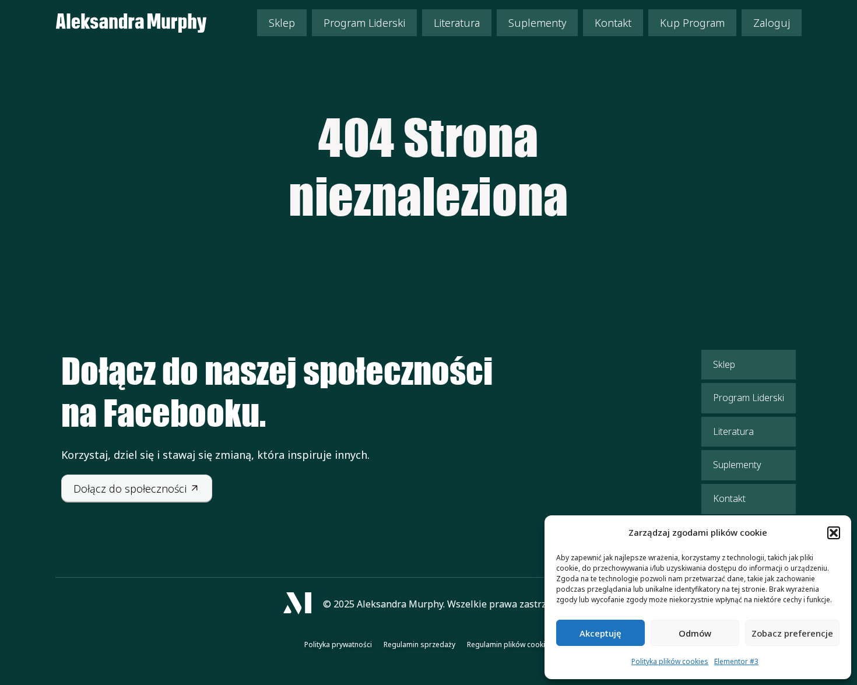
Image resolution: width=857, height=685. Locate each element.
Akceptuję (600, 633)
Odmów (695, 633)
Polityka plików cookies (669, 661)
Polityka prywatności (338, 644)
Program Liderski (364, 23)
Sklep (282, 23)
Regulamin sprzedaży (419, 644)
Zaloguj (771, 23)
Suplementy (537, 23)
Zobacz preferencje (792, 633)
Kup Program (692, 23)
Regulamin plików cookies (510, 644)
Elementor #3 (736, 661)
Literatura (457, 23)
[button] (834, 533)
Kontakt (613, 23)
